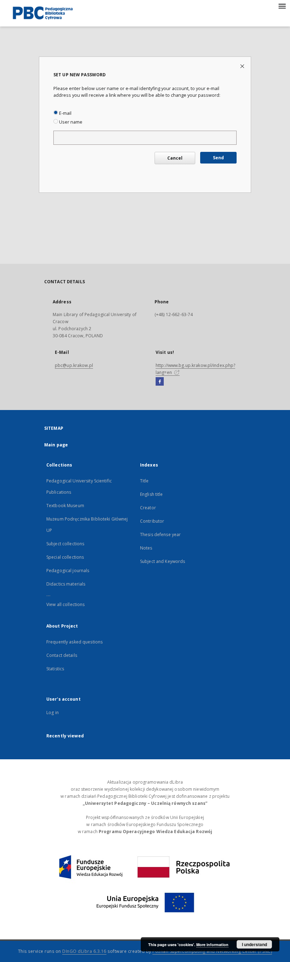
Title (144, 481)
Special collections (65, 557)
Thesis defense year (160, 535)
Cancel (174, 158)
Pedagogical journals (67, 571)
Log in (52, 712)
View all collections (65, 604)
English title (151, 494)
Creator (148, 508)
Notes (146, 548)
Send (218, 158)
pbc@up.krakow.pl (74, 365)
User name (70, 122)
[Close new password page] (242, 66)
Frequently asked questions (74, 642)
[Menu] (282, 5)
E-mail (64, 113)
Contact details (61, 655)
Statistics (55, 669)
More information (212, 944)
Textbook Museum (65, 506)
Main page (56, 445)
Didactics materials (65, 584)
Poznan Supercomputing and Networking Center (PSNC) (212, 951)
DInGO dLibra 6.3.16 (84, 951)
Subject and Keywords (162, 561)
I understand (254, 944)
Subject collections (65, 544)
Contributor (152, 521)
